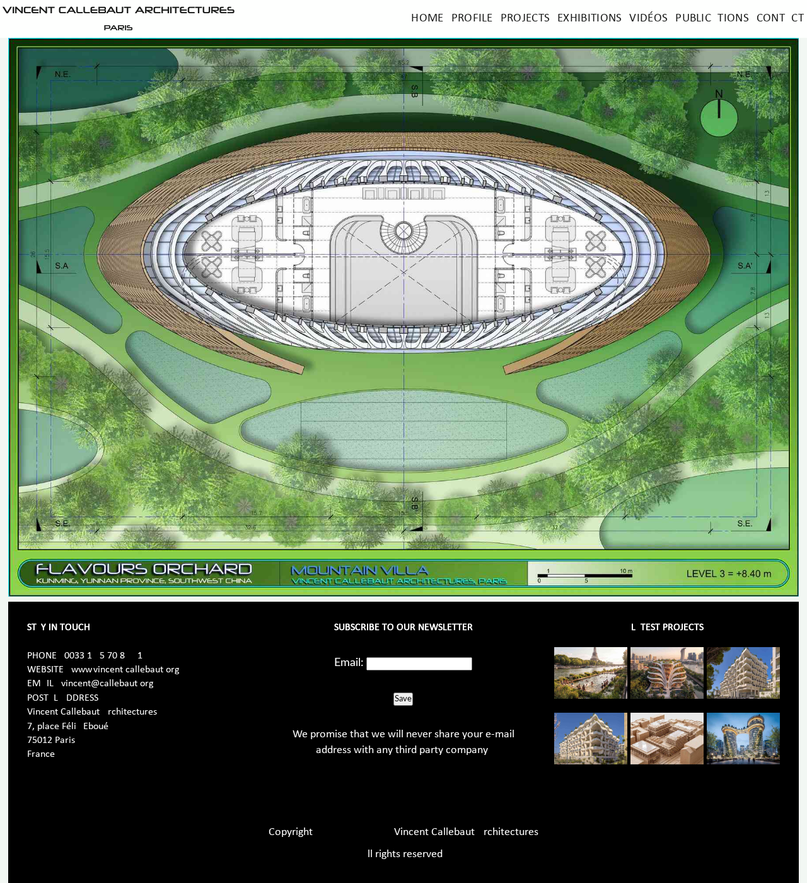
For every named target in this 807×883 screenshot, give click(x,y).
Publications (712, 19)
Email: (349, 663)
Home (427, 19)
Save (403, 698)
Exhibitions (589, 19)
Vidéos (648, 19)
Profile (472, 19)
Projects (525, 19)
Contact (780, 19)
